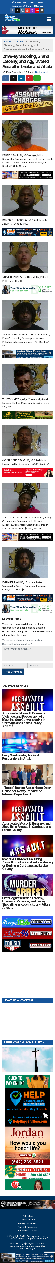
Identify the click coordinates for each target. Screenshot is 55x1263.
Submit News (37, 2)
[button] (49, 19)
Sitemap (38, 5)
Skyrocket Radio (35, 1243)
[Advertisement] (27, 30)
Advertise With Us (21, 5)
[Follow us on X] (17, 10)
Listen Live (20, 2)
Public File (27, 1215)
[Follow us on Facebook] (12, 10)
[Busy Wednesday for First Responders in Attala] (27, 742)
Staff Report (41, 72)
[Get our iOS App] (42, 10)
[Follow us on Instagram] (22, 10)
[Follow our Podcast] (32, 10)
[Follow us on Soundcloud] (37, 10)
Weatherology (27, 1248)
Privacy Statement (27, 1223)
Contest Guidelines (27, 1226)
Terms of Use (27, 1219)
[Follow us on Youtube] (27, 10)
